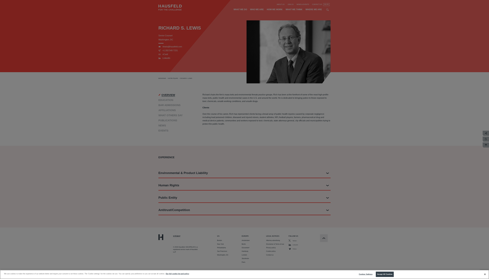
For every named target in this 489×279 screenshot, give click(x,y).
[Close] (485, 274)
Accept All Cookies (384, 274)
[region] (244, 274)
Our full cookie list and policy (177, 274)
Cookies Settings (365, 274)
